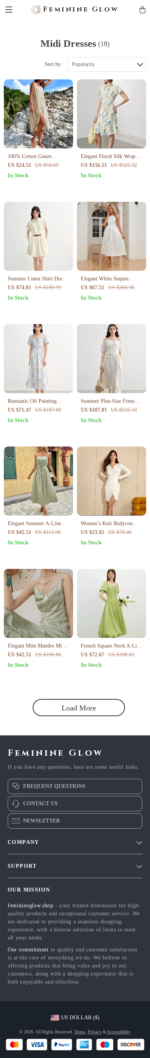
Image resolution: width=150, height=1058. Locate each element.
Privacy (95, 1032)
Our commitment (28, 950)
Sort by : (54, 64)
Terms (79, 1032)
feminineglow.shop (30, 905)
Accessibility (118, 1032)
